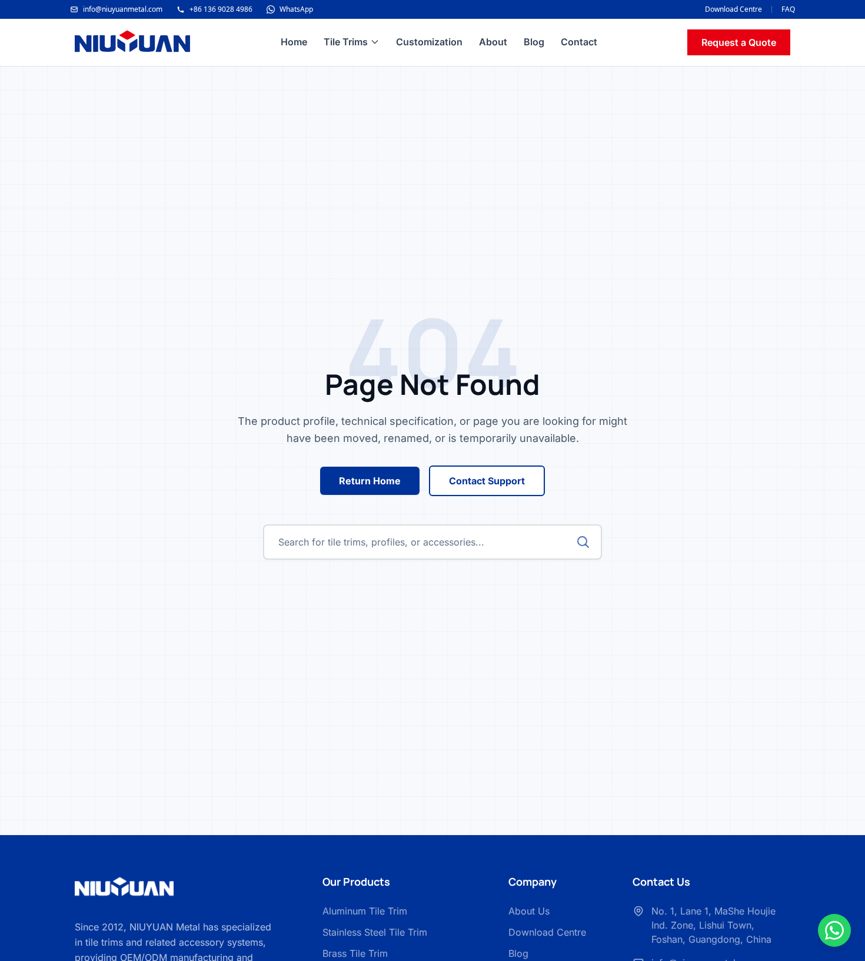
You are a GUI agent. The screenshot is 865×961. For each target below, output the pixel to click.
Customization (429, 42)
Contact (579, 42)
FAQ (788, 9)
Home (294, 42)
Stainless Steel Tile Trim (374, 932)
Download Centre (733, 9)
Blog (534, 42)
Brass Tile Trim (355, 953)
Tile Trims (346, 42)
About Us (529, 911)
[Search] (583, 542)
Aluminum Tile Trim (364, 911)
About (493, 42)
